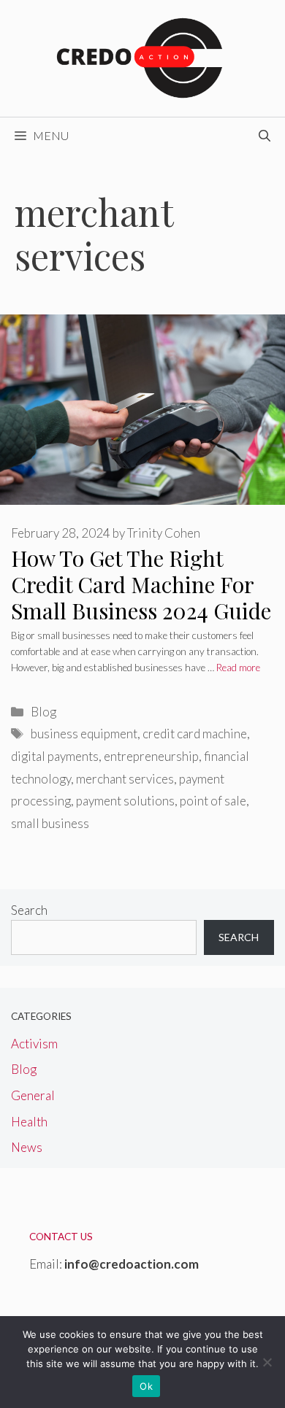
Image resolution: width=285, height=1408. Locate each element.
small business (50, 823)
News (26, 1147)
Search (29, 910)
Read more (238, 667)
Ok (146, 1386)
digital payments (55, 756)
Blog (43, 711)
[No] (266, 1362)
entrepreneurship (151, 756)
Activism (34, 1043)
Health (29, 1121)
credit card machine (194, 733)
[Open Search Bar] (264, 135)
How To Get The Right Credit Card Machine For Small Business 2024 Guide (141, 584)
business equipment (84, 733)
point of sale (213, 800)
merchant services (125, 778)
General (33, 1095)
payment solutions (125, 800)
